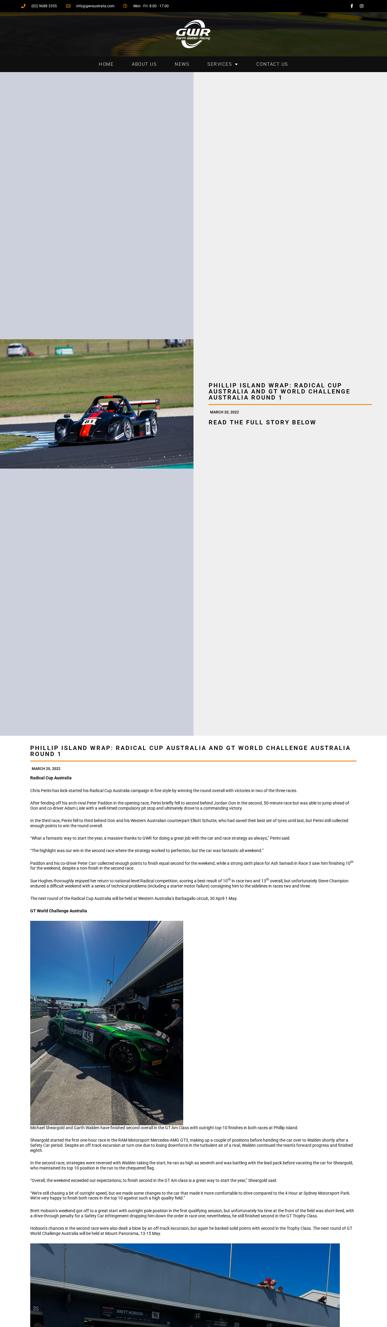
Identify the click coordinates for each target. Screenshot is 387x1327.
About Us (144, 64)
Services (219, 64)
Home (106, 64)
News (182, 64)
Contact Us (272, 64)
